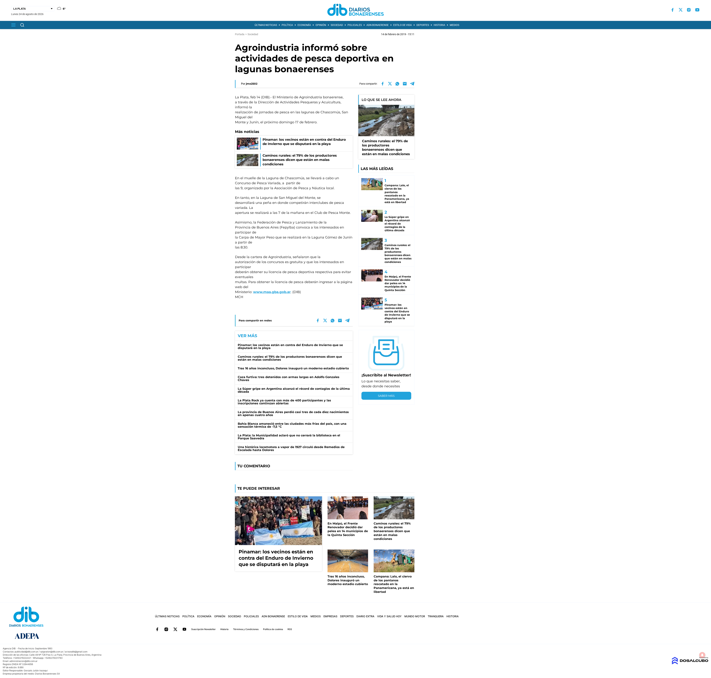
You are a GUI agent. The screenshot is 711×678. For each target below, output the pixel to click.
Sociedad (337, 25)
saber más (386, 396)
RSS (290, 629)
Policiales (355, 25)
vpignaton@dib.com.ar (51, 651)
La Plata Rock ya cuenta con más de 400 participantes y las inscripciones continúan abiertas (284, 402)
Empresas (330, 616)
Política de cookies (273, 629)
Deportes (422, 25)
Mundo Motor (414, 616)
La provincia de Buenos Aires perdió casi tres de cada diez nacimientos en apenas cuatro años (293, 413)
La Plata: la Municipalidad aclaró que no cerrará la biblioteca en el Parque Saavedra (289, 437)
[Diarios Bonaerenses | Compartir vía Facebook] (382, 83)
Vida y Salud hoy (389, 616)
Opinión (321, 25)
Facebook (157, 629)
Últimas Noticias (266, 25)
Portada (239, 34)
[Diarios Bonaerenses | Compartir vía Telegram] (412, 83)
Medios (454, 25)
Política (287, 25)
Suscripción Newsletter (203, 629)
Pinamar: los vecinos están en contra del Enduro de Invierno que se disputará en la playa (290, 346)
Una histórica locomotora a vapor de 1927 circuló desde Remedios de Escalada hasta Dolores (291, 448)
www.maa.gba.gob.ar (272, 292)
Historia (439, 25)
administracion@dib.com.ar (23, 661)
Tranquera (436, 616)
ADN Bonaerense (377, 25)
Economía (304, 25)
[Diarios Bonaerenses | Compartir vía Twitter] (390, 83)
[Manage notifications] (702, 655)
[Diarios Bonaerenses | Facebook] (672, 10)
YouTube (184, 629)
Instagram (166, 629)
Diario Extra (365, 616)
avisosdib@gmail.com (76, 651)
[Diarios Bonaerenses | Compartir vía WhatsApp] (397, 83)
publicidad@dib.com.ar (26, 651)
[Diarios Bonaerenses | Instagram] (689, 10)
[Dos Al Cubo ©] (690, 663)
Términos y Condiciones (245, 629)
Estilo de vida (402, 25)
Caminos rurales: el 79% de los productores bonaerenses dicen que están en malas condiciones (290, 358)
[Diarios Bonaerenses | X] (680, 10)
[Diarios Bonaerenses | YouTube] (697, 9)
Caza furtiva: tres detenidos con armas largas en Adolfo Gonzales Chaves (288, 378)
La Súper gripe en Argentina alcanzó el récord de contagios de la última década (294, 390)
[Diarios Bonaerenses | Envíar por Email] (405, 83)
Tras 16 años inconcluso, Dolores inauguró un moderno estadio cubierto (293, 368)
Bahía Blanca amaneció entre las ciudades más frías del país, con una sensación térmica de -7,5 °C (292, 425)
